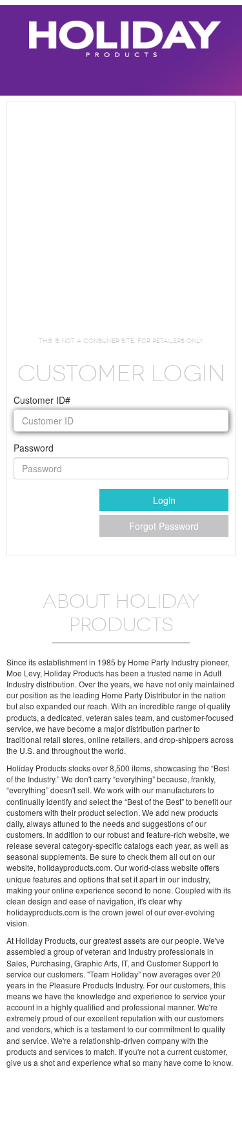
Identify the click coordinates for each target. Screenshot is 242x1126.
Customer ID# (42, 399)
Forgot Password (164, 525)
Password (34, 447)
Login (164, 500)
